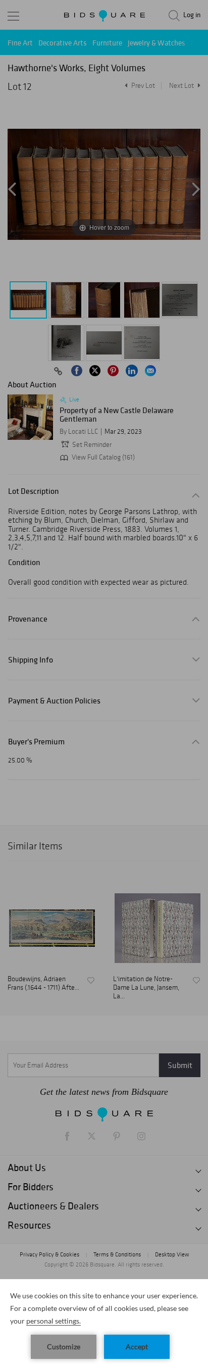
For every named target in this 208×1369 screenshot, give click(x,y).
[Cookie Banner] (104, 1324)
